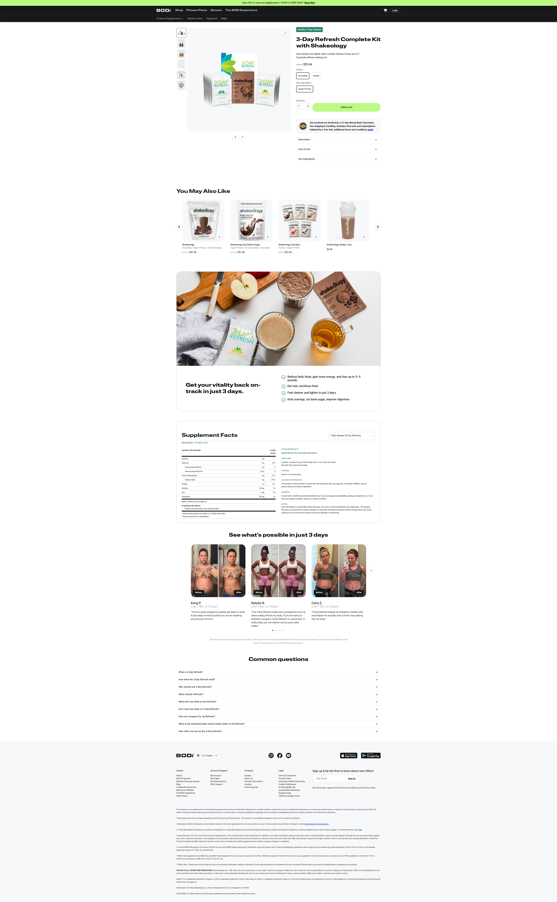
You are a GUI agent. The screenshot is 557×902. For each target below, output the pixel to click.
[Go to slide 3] (277, 630)
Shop (179, 10)
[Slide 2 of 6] (181, 43)
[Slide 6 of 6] (181, 85)
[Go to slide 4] (279, 630)
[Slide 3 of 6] (181, 53)
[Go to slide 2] (275, 630)
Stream (216, 10)
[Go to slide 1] (272, 630)
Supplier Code (284, 793)
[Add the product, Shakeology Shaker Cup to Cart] (364, 236)
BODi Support (216, 784)
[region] (278, 226)
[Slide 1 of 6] (181, 33)
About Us (248, 778)
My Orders (215, 778)
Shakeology (188, 244)
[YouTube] (288, 755)
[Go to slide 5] (282, 630)
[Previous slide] (235, 137)
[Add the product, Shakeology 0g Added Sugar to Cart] (267, 236)
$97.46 (192, 252)
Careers (247, 775)
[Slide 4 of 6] (181, 64)
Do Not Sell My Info (286, 787)
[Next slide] (242, 137)
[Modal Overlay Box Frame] (336, 780)
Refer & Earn (182, 795)
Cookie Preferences (287, 784)
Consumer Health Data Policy (291, 781)
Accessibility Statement (289, 790)
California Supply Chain (289, 795)
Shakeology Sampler (289, 244)
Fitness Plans (196, 10)
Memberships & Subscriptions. (317, 824)
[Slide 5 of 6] (181, 74)
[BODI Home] (164, 10)
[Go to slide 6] (284, 630)
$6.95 (329, 249)
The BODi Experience (241, 10)
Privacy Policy (284, 778)
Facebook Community (186, 787)
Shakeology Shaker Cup (339, 244)
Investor (248, 784)
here (360, 829)
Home (179, 775)
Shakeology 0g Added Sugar (245, 244)
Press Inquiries (251, 787)
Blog (178, 784)
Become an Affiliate (185, 790)
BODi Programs (183, 778)
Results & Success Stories (187, 781)
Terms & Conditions (287, 775)
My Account (215, 775)
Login (395, 10)
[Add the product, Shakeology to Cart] (219, 236)
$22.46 (288, 252)
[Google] (371, 755)
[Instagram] (271, 755)
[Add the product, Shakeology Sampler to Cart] (316, 236)
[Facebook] (279, 755)
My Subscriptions (218, 781)
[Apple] (348, 755)
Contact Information (253, 781)
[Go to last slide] (179, 227)
